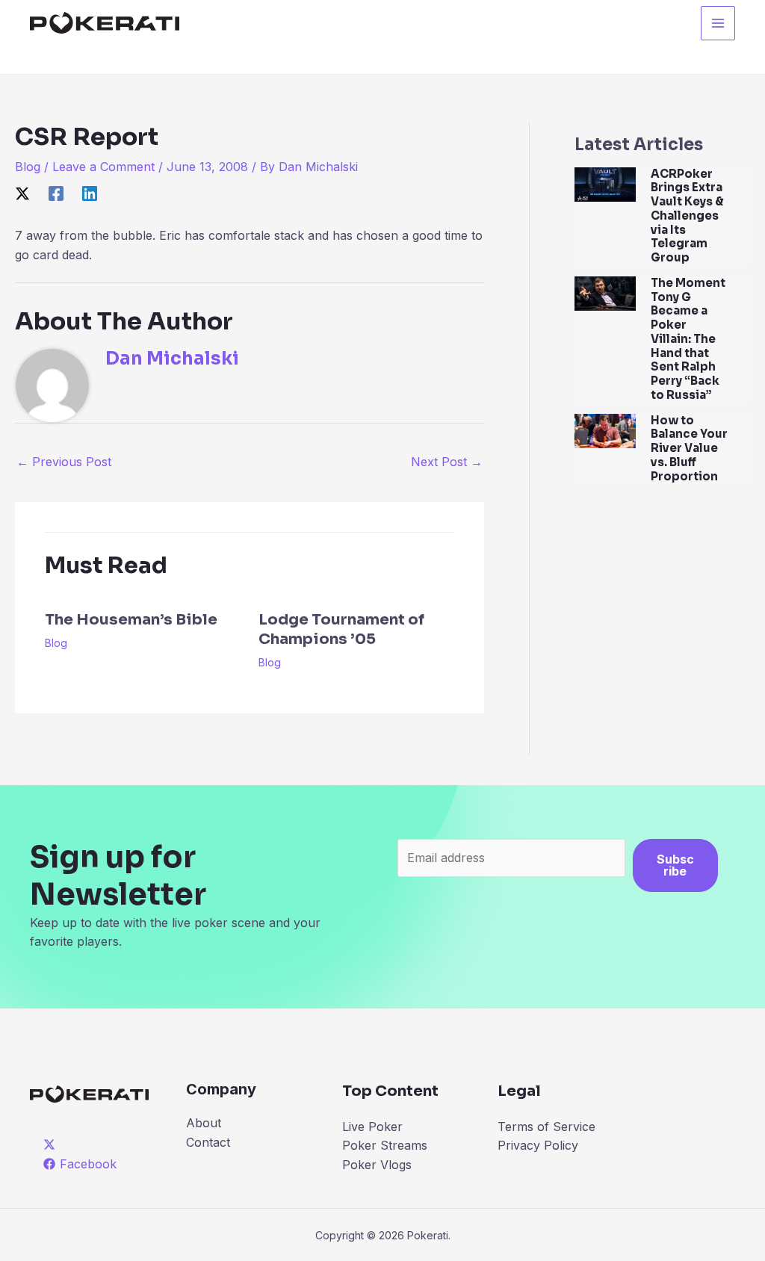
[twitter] (52, 1144)
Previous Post (63, 461)
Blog (27, 166)
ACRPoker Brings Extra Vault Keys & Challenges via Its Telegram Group (687, 216)
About (203, 1122)
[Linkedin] (89, 193)
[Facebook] (56, 193)
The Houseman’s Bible (131, 619)
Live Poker (372, 1126)
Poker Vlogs (377, 1164)
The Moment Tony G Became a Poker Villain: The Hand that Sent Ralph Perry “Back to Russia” (688, 339)
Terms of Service (546, 1126)
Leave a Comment (103, 166)
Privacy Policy (538, 1145)
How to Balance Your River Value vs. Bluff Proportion (689, 448)
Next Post (447, 461)
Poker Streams (384, 1145)
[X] (22, 193)
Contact (208, 1142)
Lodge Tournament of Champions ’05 (341, 629)
